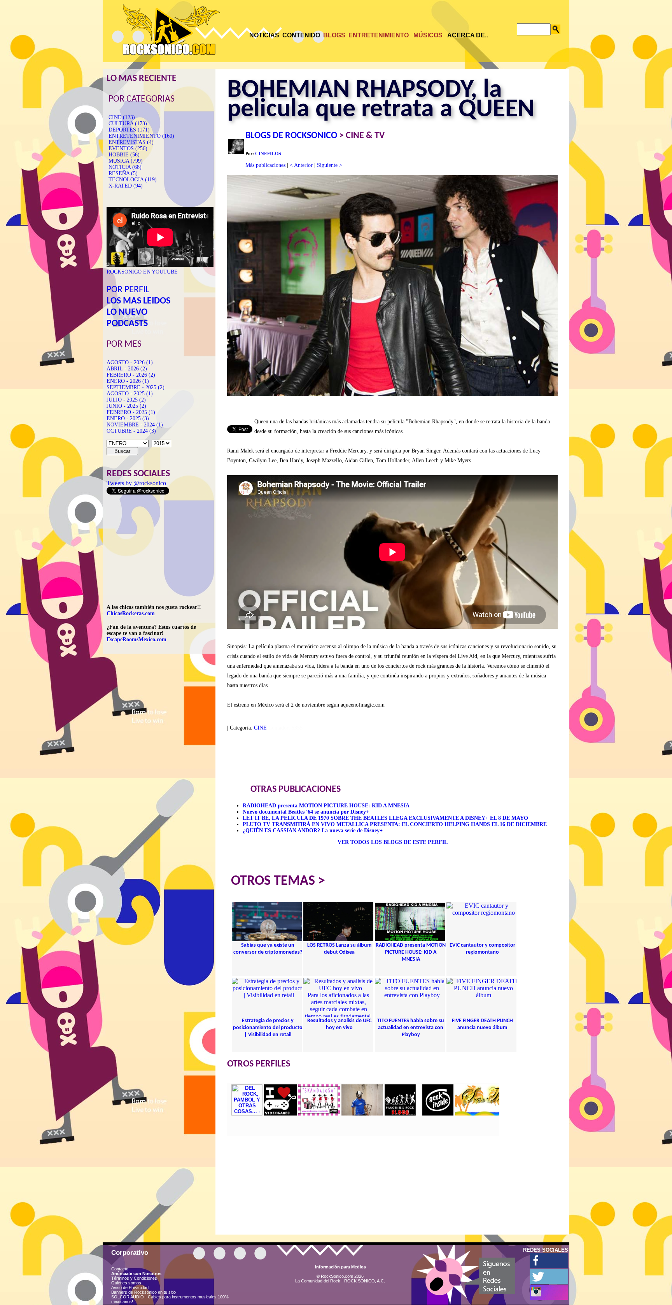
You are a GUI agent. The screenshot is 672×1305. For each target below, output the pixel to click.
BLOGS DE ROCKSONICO (291, 135)
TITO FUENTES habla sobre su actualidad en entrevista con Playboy (410, 1028)
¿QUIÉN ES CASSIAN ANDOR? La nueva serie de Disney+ (313, 830)
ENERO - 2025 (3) (128, 418)
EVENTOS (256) (127, 148)
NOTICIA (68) (125, 167)
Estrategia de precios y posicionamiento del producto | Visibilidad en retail (268, 1028)
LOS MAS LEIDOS (138, 301)
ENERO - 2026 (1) (128, 381)
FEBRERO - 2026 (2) (131, 375)
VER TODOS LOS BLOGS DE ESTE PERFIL (393, 842)
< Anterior (301, 165)
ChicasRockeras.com (131, 613)
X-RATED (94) (125, 186)
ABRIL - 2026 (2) (127, 369)
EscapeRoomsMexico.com (136, 639)
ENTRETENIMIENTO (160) (141, 136)
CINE (260, 728)
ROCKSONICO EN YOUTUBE (142, 272)
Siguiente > (329, 165)
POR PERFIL (128, 290)
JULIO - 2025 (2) (126, 400)
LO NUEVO (127, 312)
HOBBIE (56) (124, 155)
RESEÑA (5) (123, 173)
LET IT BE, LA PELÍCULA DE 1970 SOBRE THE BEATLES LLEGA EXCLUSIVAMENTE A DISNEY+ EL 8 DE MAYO (385, 818)
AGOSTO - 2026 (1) (130, 362)
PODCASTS (127, 323)
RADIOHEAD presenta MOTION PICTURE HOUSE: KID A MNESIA (326, 806)
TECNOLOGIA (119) (132, 179)
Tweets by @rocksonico (136, 483)
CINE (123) (121, 117)
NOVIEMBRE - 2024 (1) (135, 425)
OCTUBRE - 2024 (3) (131, 431)
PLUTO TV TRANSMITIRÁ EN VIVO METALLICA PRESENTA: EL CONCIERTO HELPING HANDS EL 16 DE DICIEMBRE (395, 824)
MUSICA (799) (125, 161)
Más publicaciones (265, 165)
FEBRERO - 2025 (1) (131, 412)
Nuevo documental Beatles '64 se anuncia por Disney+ (306, 812)
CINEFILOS (268, 153)
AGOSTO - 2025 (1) (130, 393)
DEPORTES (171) (129, 130)
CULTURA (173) (127, 123)
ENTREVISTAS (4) (131, 142)
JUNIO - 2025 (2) (126, 406)
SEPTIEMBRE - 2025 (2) (135, 387)
